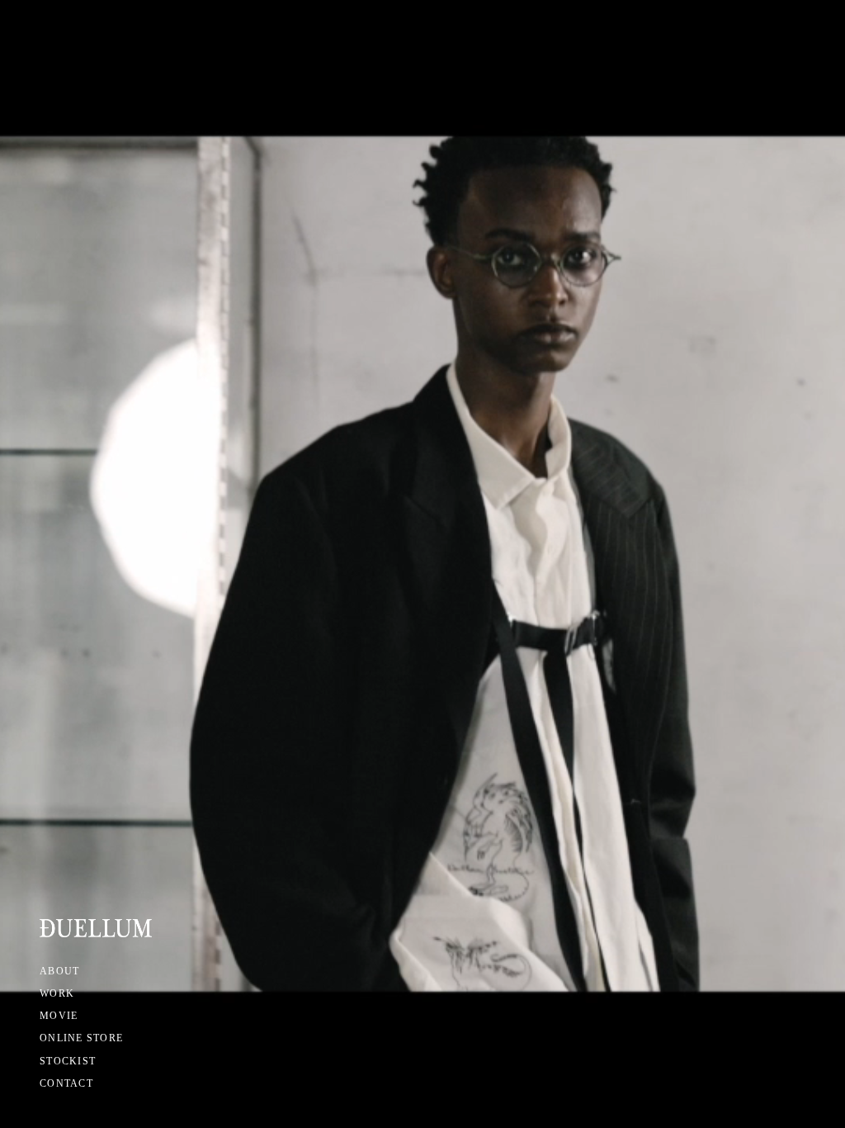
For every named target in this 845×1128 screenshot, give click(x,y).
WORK (57, 993)
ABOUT (59, 971)
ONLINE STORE (81, 1038)
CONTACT (66, 1083)
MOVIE (59, 1015)
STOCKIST (68, 1061)
